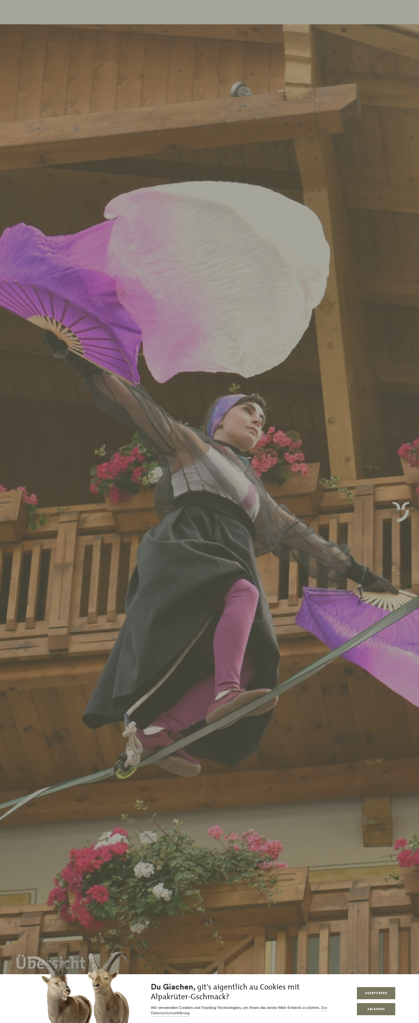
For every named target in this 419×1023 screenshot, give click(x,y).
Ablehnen (376, 1009)
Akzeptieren (376, 993)
